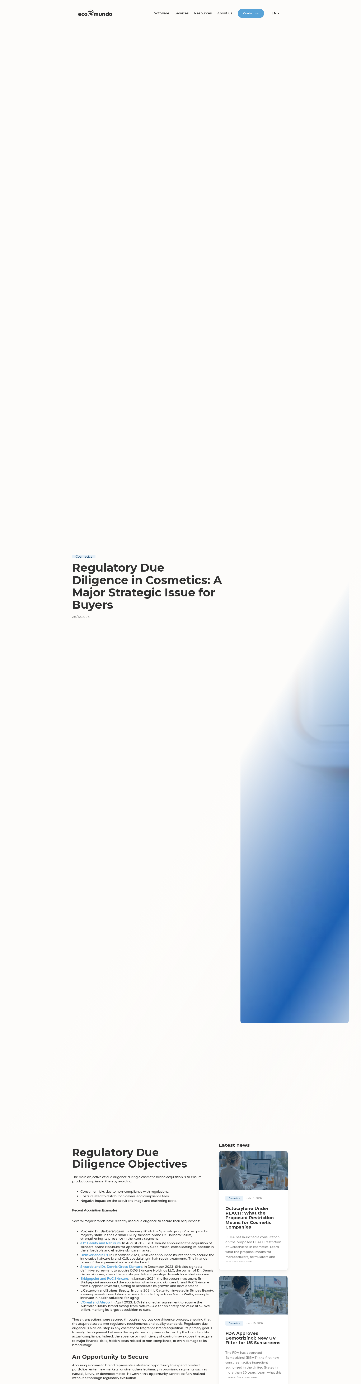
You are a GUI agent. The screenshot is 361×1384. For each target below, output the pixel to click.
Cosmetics (83, 556)
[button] (161, 13)
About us (224, 13)
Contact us (251, 13)
